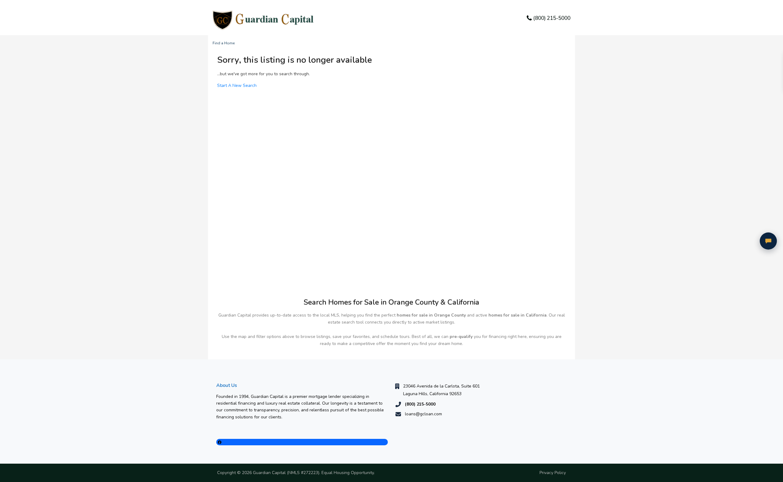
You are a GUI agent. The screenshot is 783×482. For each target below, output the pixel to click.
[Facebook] (302, 442)
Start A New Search (237, 85)
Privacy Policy (553, 473)
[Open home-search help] (768, 241)
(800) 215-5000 (551, 18)
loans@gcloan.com (423, 414)
